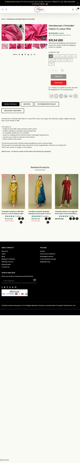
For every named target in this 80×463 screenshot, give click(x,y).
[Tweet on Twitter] (22, 55)
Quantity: (54, 52)
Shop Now (58, 83)
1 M (51, 56)
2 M (62, 56)
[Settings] (73, 9)
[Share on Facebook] (19, 55)
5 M (70, 60)
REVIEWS (27, 104)
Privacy (42, 251)
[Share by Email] (34, 55)
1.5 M (56, 56)
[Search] (6, 9)
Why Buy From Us (7, 262)
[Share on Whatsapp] (31, 55)
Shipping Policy (45, 262)
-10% (4, 175)
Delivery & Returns (12, 110)
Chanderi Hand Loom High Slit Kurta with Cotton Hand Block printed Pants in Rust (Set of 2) (66, 213)
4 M (57, 60)
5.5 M (51, 64)
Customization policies (48, 259)
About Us (5, 251)
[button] (53, 33)
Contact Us (5, 267)
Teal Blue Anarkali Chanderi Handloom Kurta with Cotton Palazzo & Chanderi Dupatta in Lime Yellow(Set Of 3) (40, 213)
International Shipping (57, 43)
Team (4, 254)
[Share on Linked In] (28, 55)
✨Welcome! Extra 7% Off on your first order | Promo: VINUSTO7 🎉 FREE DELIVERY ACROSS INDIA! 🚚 (40, 3)
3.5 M (51, 60)
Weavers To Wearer (8, 259)
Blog (3, 256)
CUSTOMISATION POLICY (46, 104)
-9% (30, 175)
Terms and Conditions (47, 254)
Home (3, 19)
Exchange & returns (46, 256)
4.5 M (64, 60)
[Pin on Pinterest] (25, 55)
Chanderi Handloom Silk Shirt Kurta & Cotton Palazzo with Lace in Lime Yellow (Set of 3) (13, 213)
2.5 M (68, 56)
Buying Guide (6, 264)
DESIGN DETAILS (10, 104)
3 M (74, 56)
